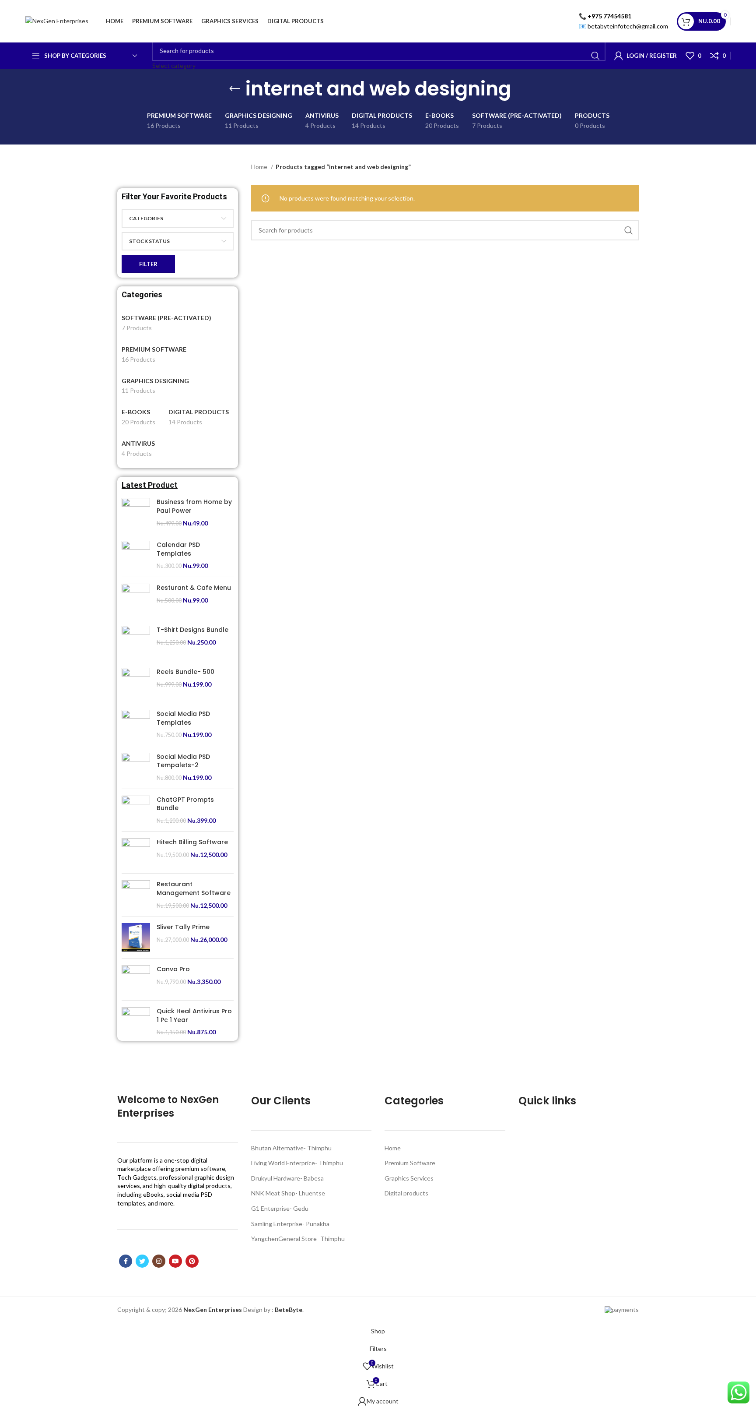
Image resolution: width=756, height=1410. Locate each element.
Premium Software (410, 1163)
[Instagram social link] (158, 1261)
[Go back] (234, 89)
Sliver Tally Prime (183, 927)
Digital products (406, 1193)
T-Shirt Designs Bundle (192, 630)
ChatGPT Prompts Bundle (185, 804)
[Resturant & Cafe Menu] (136, 598)
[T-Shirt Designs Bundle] (136, 640)
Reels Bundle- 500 (185, 672)
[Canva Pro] (136, 979)
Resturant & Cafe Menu (194, 588)
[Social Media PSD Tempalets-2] (136, 767)
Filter (148, 264)
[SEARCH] (595, 55)
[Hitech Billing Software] (136, 852)
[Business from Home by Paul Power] (136, 512)
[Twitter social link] (142, 1261)
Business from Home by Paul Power (194, 506)
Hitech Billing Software (192, 842)
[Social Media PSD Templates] (136, 724)
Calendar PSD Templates (178, 549)
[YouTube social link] (175, 1261)
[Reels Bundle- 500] (136, 682)
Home (260, 166)
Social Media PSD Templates (183, 718)
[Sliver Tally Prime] (136, 937)
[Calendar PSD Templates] (136, 555)
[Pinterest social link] (192, 1261)
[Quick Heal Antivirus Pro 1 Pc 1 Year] (136, 1021)
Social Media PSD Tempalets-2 (183, 761)
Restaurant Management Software (194, 888)
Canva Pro (173, 969)
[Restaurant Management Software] (136, 894)
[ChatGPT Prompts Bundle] (136, 810)
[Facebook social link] (125, 1261)
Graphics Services (409, 1178)
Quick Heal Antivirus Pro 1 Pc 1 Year (194, 1015)
